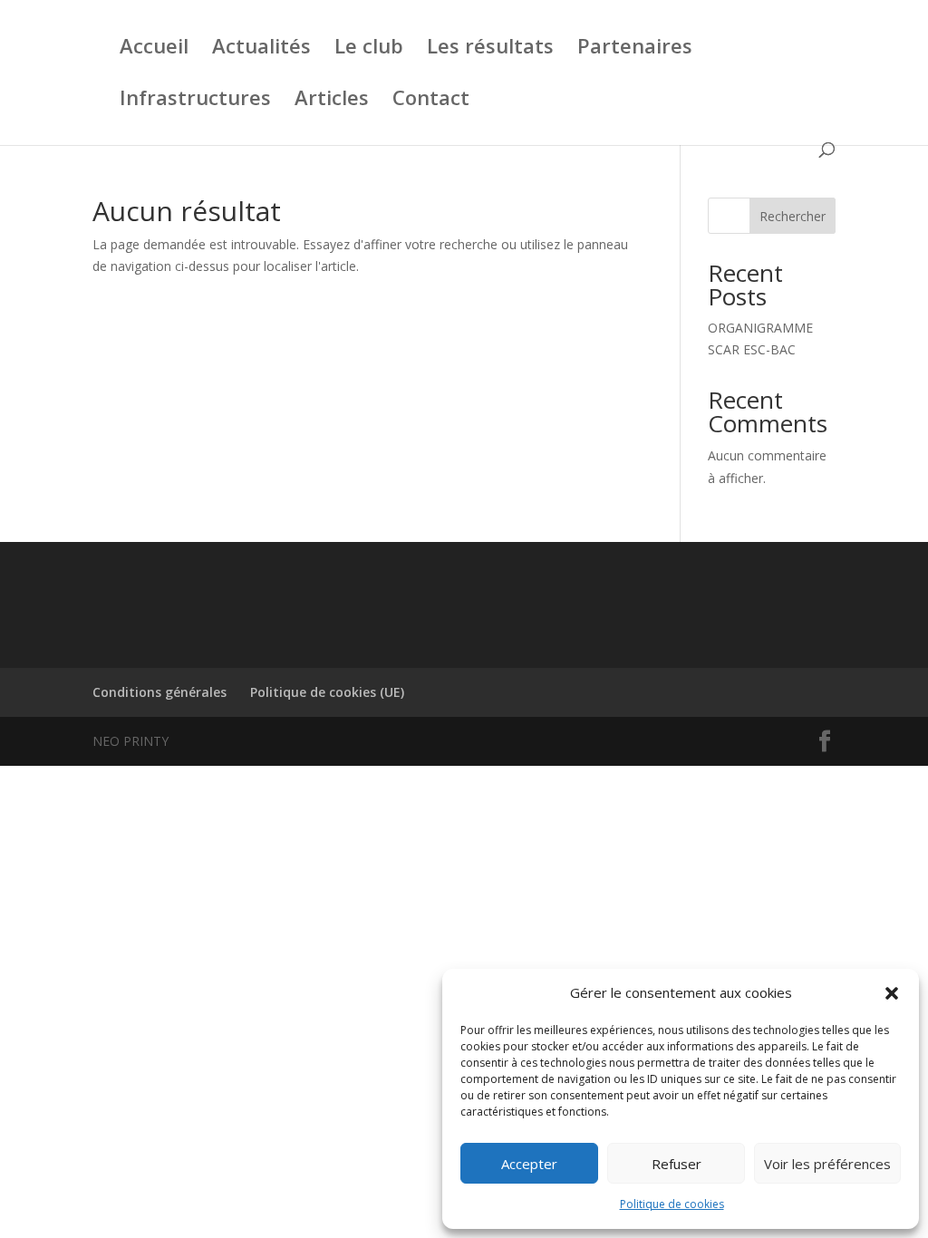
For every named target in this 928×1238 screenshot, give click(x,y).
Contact (430, 101)
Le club (368, 49)
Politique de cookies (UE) (327, 692)
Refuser (676, 1164)
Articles (332, 101)
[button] (892, 993)
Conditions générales (159, 692)
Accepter (529, 1164)
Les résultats (490, 49)
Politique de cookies (672, 1204)
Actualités (261, 49)
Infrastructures (195, 101)
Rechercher (792, 216)
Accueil (154, 49)
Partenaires (634, 49)
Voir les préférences (827, 1164)
